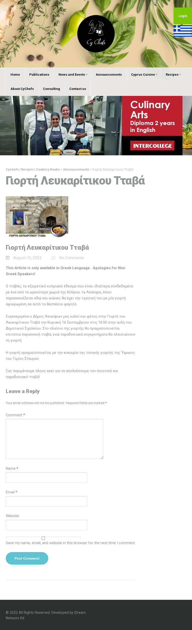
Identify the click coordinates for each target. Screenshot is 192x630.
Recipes (172, 74)
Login (182, 16)
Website (12, 516)
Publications (39, 74)
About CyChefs (22, 89)
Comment (15, 415)
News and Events (71, 74)
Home (15, 74)
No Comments (71, 257)
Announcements (109, 74)
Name (12, 468)
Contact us (77, 89)
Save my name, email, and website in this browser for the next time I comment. (71, 543)
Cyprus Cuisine (143, 74)
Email (11, 492)
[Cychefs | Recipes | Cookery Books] (96, 33)
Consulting (51, 89)
